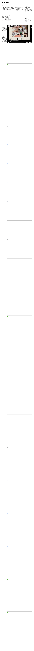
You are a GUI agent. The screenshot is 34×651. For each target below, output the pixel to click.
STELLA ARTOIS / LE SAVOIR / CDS (6, 30)
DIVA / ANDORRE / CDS (5, 21)
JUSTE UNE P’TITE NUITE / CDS (6, 20)
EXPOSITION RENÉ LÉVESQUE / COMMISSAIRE (8, 10)
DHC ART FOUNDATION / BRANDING (7, 38)
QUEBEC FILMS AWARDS (5, 32)
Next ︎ (6, 648)
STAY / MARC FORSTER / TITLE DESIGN (7, 36)
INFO (2, 5)
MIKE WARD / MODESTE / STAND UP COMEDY (8, 8)
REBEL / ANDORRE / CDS (5, 18)
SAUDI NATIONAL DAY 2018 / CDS (6, 19)
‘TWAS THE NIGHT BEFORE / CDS (6, 15)
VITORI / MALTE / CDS (5, 14)
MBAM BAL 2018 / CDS (5, 16)
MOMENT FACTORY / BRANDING (6, 39)
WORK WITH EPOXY (4, 41)
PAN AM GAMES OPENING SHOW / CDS (7, 31)
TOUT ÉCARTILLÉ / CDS (5, 27)
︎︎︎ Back (3, 648)
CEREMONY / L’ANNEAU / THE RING (7, 9)
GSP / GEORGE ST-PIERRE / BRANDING (7, 40)
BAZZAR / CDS (4, 25)
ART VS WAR (3, 37)
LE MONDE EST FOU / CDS (5, 28)
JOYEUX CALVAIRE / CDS (5, 17)
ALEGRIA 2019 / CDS (4, 11)
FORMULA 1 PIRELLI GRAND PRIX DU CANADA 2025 (9, 7)
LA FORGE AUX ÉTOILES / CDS (6, 29)
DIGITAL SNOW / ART (4, 35)
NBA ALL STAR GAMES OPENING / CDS (7, 26)
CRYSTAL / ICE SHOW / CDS (5, 22)
